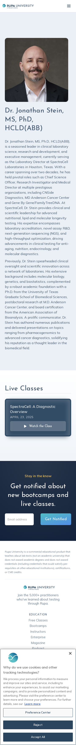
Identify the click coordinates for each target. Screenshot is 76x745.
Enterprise (38, 637)
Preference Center (38, 712)
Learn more (32, 704)
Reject (38, 724)
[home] (17, 6)
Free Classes (38, 620)
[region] (38, 697)
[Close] (70, 653)
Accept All (38, 737)
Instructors (38, 631)
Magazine (38, 643)
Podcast (38, 648)
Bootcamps (38, 626)
